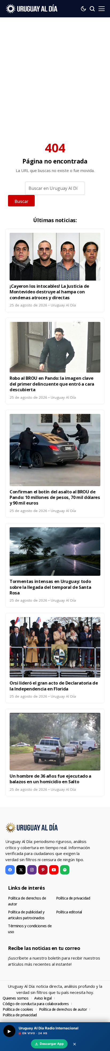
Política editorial (69, 911)
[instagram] (32, 869)
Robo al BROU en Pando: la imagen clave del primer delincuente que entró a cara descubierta (52, 384)
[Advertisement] (55, 75)
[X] (21, 869)
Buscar (21, 201)
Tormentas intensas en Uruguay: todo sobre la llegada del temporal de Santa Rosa (50, 587)
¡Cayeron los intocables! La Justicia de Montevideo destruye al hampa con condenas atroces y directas (49, 292)
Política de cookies (18, 1009)
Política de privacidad (73, 898)
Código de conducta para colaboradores (36, 1003)
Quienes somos (16, 998)
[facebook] (10, 869)
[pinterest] (43, 869)
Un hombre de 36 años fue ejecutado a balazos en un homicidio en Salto (50, 779)
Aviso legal (43, 998)
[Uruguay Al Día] (32, 8)
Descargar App (52, 1044)
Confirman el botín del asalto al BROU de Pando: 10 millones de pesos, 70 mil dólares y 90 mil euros (55, 497)
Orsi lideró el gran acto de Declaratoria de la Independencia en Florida (54, 686)
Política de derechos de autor (63, 1009)
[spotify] (64, 869)
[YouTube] (53, 869)
